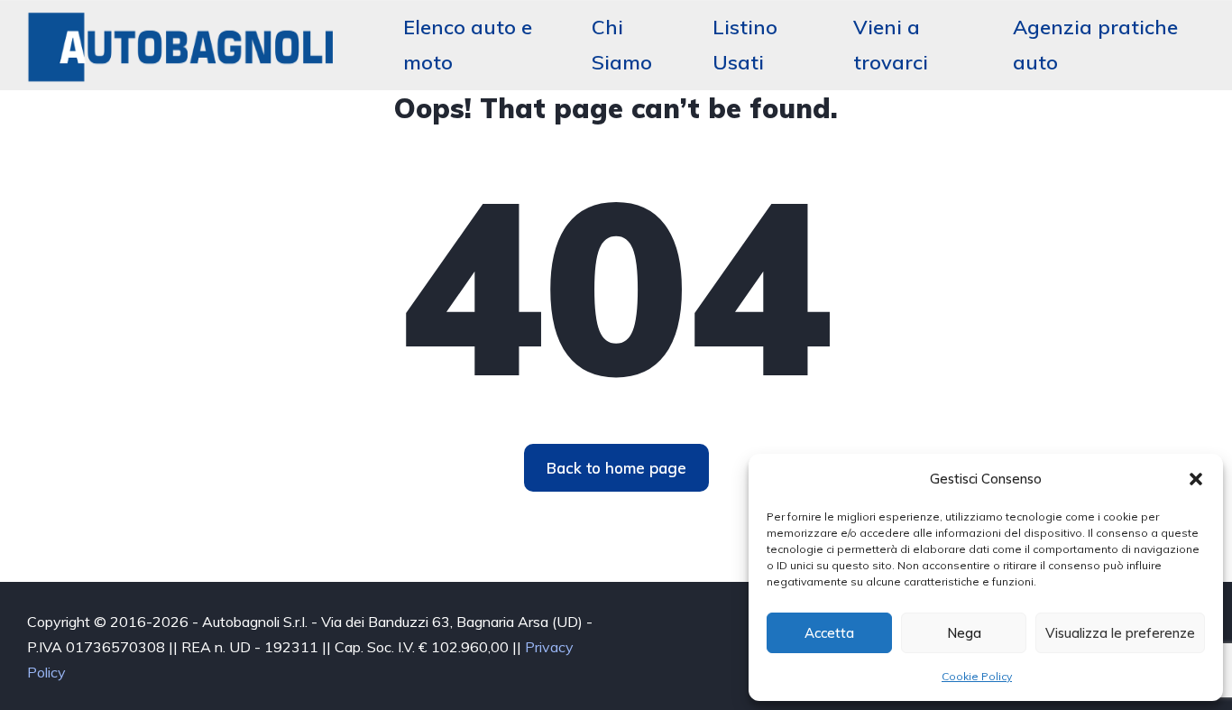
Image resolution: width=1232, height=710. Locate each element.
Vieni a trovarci (890, 44)
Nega (964, 632)
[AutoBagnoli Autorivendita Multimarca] (182, 45)
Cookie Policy (977, 676)
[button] (1196, 479)
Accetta (829, 632)
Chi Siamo (622, 44)
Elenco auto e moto (467, 44)
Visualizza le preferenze (1120, 632)
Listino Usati (745, 44)
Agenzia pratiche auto (1095, 44)
